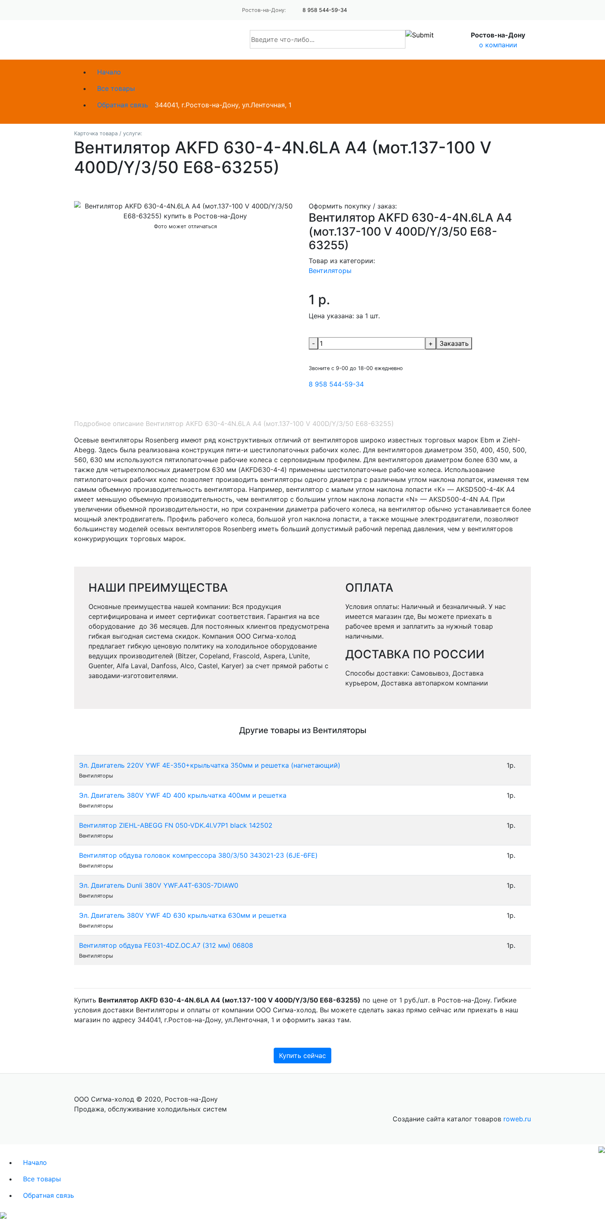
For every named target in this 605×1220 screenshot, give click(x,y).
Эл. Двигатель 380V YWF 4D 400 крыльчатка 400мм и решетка (182, 795)
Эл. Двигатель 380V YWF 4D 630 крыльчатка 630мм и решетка (182, 915)
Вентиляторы (330, 270)
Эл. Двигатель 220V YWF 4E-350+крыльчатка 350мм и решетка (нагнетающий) (209, 765)
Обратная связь (122, 105)
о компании (498, 45)
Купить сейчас (302, 1055)
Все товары (116, 88)
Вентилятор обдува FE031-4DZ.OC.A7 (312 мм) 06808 (166, 945)
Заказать (454, 343)
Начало (109, 72)
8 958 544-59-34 (324, 10)
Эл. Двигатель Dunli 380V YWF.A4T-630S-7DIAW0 (158, 885)
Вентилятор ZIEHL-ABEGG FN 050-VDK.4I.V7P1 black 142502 (175, 825)
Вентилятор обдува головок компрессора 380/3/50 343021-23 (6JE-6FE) (198, 855)
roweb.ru (517, 1119)
